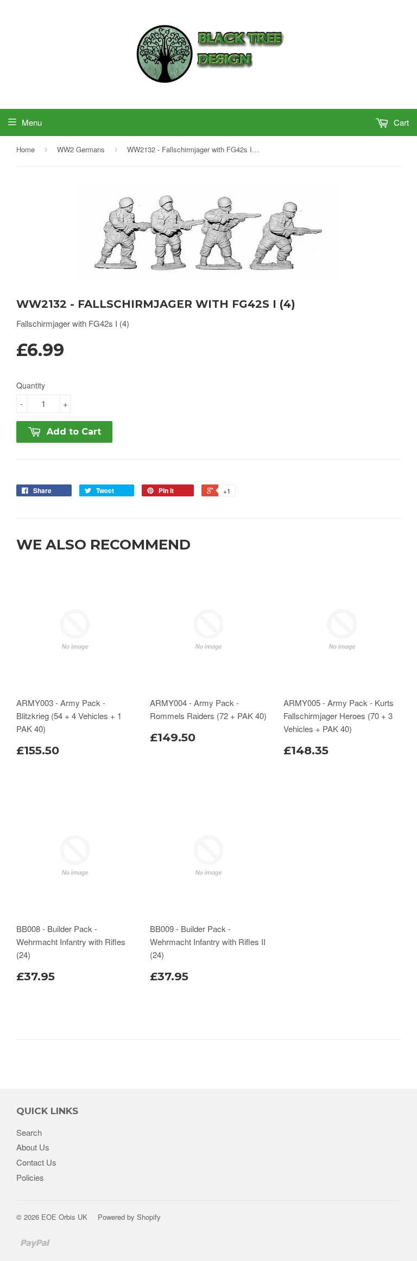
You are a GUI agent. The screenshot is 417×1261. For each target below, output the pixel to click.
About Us (32, 1147)
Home (25, 149)
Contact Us (36, 1162)
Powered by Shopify (129, 1217)
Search (29, 1132)
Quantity (30, 385)
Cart (400, 122)
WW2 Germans (81, 149)
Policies (30, 1177)
